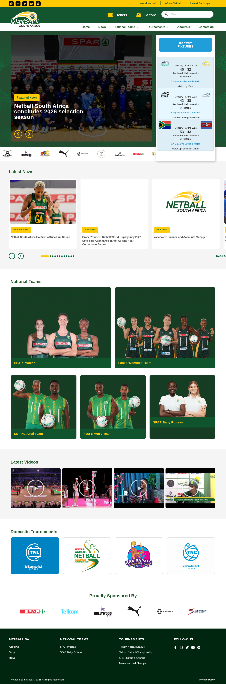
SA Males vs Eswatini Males (185, 144)
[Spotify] (38, 3)
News (102, 26)
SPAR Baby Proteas (168, 422)
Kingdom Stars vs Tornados (185, 112)
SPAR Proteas (24, 363)
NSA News (90, 229)
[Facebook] (11, 3)
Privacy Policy (207, 679)
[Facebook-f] (175, 647)
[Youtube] (31, 3)
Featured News (27, 97)
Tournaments (156, 26)
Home (86, 26)
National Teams (124, 26)
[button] (185, 45)
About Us (183, 26)
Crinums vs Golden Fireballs (185, 81)
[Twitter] (24, 3)
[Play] (36, 488)
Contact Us (206, 26)
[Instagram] (18, 3)
